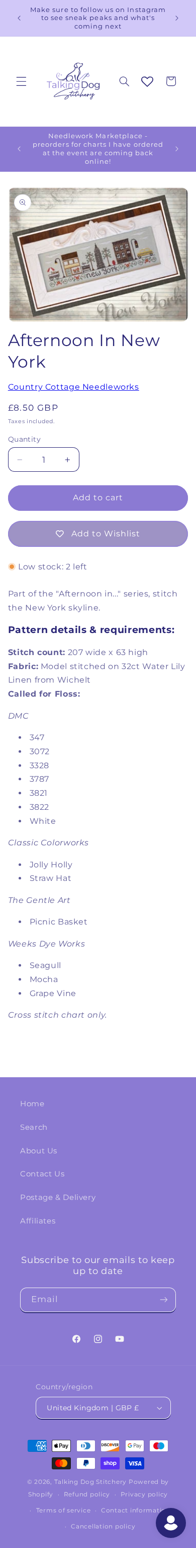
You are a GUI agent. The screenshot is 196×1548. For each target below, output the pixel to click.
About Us (38, 1150)
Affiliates (37, 1220)
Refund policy (87, 1494)
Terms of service (63, 1510)
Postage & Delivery (57, 1197)
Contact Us (42, 1173)
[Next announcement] (177, 18)
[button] (21, 81)
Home (32, 1103)
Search (34, 1127)
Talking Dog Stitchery (90, 1481)
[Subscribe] (163, 1300)
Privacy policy (144, 1494)
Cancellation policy (103, 1526)
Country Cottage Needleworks (73, 387)
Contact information (135, 1510)
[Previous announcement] (19, 18)
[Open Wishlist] (147, 82)
